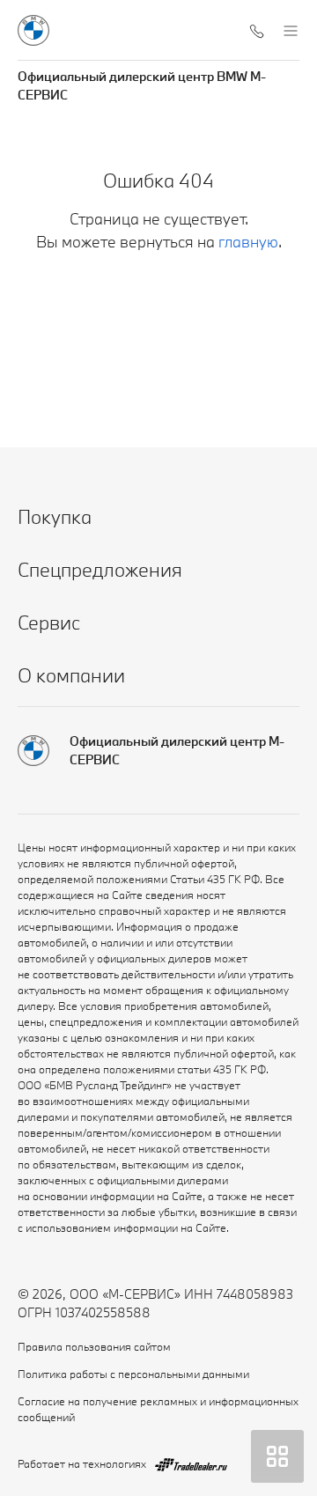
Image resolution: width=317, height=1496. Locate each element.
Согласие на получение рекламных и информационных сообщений (158, 1409)
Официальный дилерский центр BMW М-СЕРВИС (142, 85)
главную (248, 242)
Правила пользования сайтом (94, 1346)
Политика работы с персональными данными (133, 1374)
